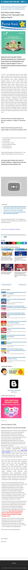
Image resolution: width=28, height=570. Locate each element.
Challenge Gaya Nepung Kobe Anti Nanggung (13, 210)
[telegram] (24, 243)
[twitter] (8, 243)
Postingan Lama (22, 284)
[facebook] (3, 243)
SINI (5, 237)
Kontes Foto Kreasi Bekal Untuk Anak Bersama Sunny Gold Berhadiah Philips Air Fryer (16, 350)
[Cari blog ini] (26, 2)
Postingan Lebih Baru (6, 284)
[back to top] (25, 567)
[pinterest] (14, 243)
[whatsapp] (19, 243)
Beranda (14, 563)
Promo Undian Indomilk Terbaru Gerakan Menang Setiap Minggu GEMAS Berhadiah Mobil (16, 314)
